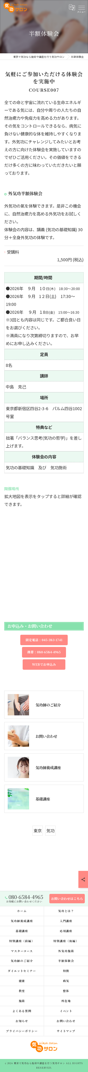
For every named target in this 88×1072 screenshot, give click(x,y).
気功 (50, 831)
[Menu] (81, 7)
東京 (38, 831)
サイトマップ (66, 1031)
